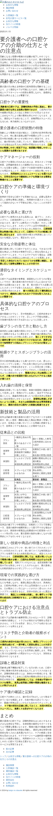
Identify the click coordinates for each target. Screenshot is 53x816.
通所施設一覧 (12, 770)
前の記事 (10, 748)
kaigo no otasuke (15, 790)
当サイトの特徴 (13, 23)
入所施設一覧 (12, 767)
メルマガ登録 (12, 26)
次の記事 (10, 751)
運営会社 (10, 779)
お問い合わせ (12, 10)
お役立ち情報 (12, 4)
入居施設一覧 (12, 15)
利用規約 (10, 785)
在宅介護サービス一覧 (16, 18)
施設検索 (10, 7)
